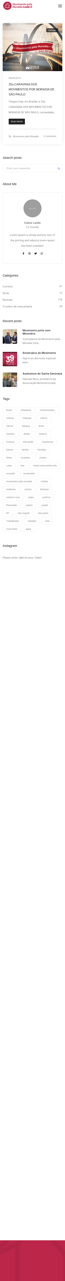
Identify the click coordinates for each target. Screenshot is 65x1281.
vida (47, 521)
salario (29, 505)
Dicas (6, 293)
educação (28, 441)
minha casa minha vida (45, 465)
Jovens (43, 457)
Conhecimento (47, 410)
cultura (43, 418)
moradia (10, 473)
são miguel (23, 513)
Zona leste (11, 529)
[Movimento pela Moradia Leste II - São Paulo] (17, 5)
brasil (9, 410)
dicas (41, 426)
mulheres (11, 489)
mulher (44, 481)
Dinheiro (10, 434)
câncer (9, 426)
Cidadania (26, 410)
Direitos (43, 434)
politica (46, 497)
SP (7, 513)
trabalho (32, 521)
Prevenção (11, 505)
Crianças (26, 418)
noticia (27, 489)
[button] (17, 122)
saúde (44, 505)
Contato (8, 286)
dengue (26, 426)
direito (26, 434)
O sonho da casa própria (17, 306)
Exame (9, 449)
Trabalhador (12, 521)
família (25, 449)
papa (31, 497)
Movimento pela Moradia (26, 136)
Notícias (52, 30)
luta (22, 465)
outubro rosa (13, 497)
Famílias (41, 449)
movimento (29, 473)
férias (9, 457)
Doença (10, 441)
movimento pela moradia (19, 481)
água (28, 529)
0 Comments (50, 136)
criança (10, 418)
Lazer (9, 465)
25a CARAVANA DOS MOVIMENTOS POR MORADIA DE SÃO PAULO (31, 89)
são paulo (43, 513)
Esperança (47, 441)
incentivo (25, 457)
